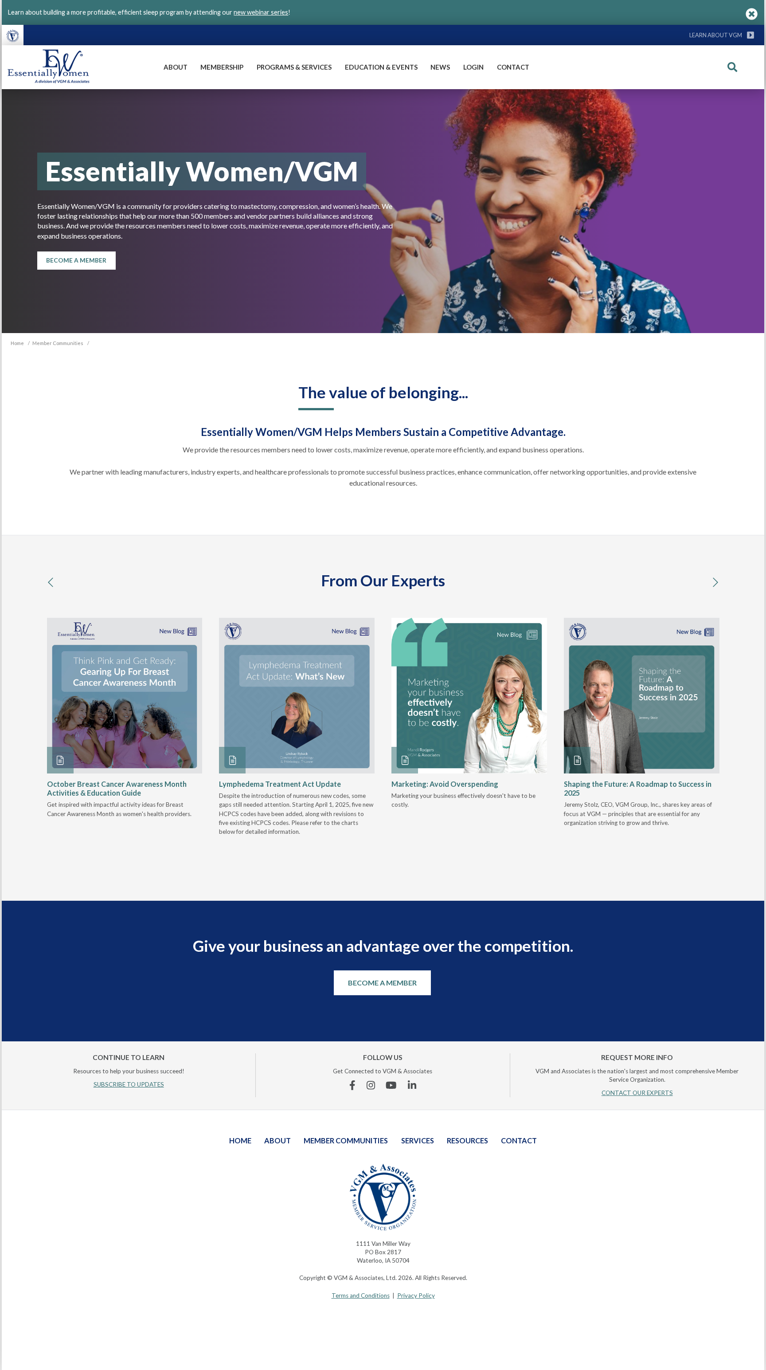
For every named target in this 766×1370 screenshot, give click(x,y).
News (440, 67)
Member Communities (346, 1140)
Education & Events (381, 67)
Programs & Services (294, 67)
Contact (513, 67)
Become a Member (382, 982)
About (176, 67)
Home (240, 1140)
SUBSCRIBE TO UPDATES (129, 1084)
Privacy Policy (416, 1295)
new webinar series (261, 12)
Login (473, 67)
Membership (221, 67)
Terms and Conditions (361, 1295)
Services (417, 1140)
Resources (467, 1140)
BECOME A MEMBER (76, 260)
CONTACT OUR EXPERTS (637, 1092)
